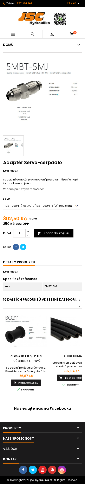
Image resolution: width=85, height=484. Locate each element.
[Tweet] (23, 247)
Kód (6, 171)
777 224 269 (24, 3)
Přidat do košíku (53, 233)
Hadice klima (71, 356)
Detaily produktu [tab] (19, 262)
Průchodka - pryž (26, 361)
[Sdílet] (16, 247)
